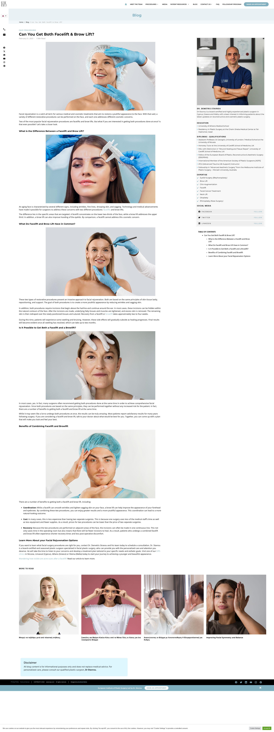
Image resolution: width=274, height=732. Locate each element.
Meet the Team (136, 4)
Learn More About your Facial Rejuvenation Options (229, 256)
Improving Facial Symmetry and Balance (224, 638)
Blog (195, 4)
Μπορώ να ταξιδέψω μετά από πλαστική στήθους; (39, 638)
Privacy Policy (15, 682)
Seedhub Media (82, 682)
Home (21, 22)
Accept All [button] (267, 728)
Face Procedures (27, 30)
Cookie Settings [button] (255, 728)
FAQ (217, 4)
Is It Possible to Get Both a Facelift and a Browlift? (228, 249)
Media (164, 4)
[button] (4, 15)
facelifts (106, 209)
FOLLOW (258, 212)
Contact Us (206, 4)
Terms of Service (24, 682)
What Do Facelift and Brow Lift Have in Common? (228, 245)
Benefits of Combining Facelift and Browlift (225, 252)
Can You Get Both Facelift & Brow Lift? (46, 22)
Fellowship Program (231, 4)
